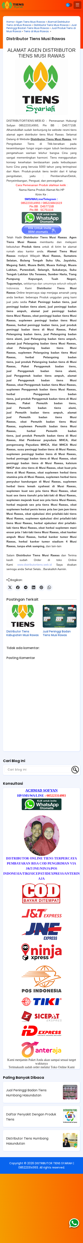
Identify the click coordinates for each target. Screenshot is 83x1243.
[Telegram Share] (25, 587)
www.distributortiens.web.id (34, 564)
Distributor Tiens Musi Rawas (51, 25)
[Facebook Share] (17, 587)
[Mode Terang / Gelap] (69, 5)
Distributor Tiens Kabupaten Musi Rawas (22, 633)
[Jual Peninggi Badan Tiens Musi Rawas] (60, 616)
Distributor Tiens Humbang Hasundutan (27, 1141)
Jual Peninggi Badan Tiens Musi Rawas (41, 26)
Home (10, 21)
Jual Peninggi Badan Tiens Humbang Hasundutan (26, 1093)
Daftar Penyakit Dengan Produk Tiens (31, 1117)
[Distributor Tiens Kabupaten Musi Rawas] (23, 616)
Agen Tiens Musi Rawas (30, 21)
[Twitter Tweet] (9, 587)
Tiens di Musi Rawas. (36, 31)
